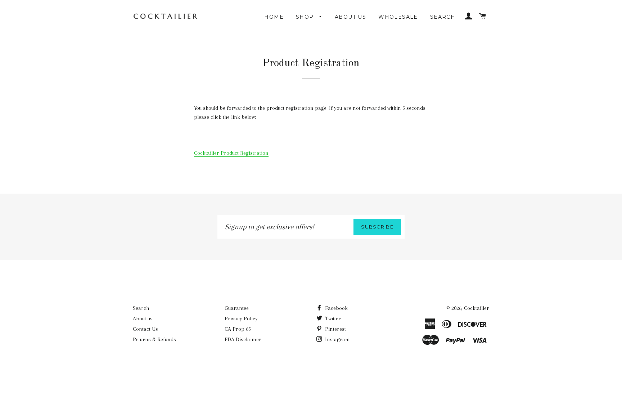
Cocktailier (476, 308)
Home (274, 17)
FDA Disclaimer (243, 339)
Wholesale (398, 17)
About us (350, 17)
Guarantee (237, 308)
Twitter (332, 318)
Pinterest (335, 329)
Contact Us (145, 329)
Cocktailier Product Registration (231, 153)
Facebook (336, 308)
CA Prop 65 (238, 329)
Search (442, 17)
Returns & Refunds (154, 339)
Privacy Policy (241, 318)
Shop (306, 17)
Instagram (337, 339)
